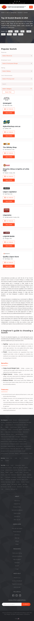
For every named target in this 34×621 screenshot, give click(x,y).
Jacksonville (19, 474)
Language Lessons (23, 439)
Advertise (17, 562)
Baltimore (21, 467)
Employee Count (6, 60)
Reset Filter (8, 92)
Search (17, 565)
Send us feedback (17, 581)
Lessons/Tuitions (4, 441)
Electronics (25, 427)
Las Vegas (29, 474)
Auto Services (26, 429)
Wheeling (7, 489)
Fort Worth (26, 472)
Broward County (4, 467)
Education (15, 420)
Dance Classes (4, 446)
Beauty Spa (12, 448)
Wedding (8, 439)
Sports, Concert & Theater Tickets (7, 436)
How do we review (17, 528)
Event (12, 434)
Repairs (19, 432)
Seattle (19, 484)
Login (17, 569)
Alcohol (19, 427)
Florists (23, 451)
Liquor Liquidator (10, 192)
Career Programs (14, 439)
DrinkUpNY (7, 103)
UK (20, 458)
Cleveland (25, 470)
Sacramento (19, 486)
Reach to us (17, 577)
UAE (2, 460)
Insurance (20, 441)
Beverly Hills (15, 467)
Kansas (24, 474)
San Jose (9, 486)
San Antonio (25, 486)
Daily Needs (7, 432)
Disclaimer (17, 516)
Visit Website (9, 109)
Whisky (9, 34)
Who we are (17, 519)
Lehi (2, 477)
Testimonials (17, 513)
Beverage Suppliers (5, 451)
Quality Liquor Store (11, 257)
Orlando (13, 482)
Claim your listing (17, 553)
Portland (27, 482)
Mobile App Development (23, 420)
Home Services (14, 432)
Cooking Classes (24, 436)
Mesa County (29, 477)
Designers (26, 424)
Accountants (11, 453)
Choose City (21, 3)
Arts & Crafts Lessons (5, 443)
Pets (2, 432)
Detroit (11, 472)
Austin (12, 465)
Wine (22, 31)
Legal (2, 424)
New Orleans (8, 482)
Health (6, 427)
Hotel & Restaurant (9, 424)
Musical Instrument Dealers (15, 451)
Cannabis (3, 422)
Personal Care (15, 422)
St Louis (14, 486)
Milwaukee (7, 479)
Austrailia (26, 458)
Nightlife (20, 429)
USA (11, 458)
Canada (7, 460)
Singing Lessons (23, 443)
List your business (17, 556)
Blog (10, 3)
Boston (23, 465)
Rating (3, 68)
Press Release (17, 531)
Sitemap (17, 538)
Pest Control (25, 432)
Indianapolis (13, 474)
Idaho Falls (7, 474)
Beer (16, 31)
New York (3, 482)
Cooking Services (4, 453)
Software (10, 420)
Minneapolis (13, 479)
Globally (7, 458)
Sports (24, 441)
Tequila (28, 31)
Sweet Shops (28, 448)
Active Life (8, 434)
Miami (2, 479)
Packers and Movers (24, 453)
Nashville (19, 479)
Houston (2, 474)
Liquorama (7, 215)
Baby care (18, 448)
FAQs (17, 544)
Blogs (17, 541)
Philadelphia (3, 484)
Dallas (29, 470)
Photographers (9, 422)
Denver (2, 472)
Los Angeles (7, 477)
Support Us (17, 503)
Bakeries (17, 453)
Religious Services (11, 446)
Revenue (3, 52)
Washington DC (14, 489)
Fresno (20, 472)
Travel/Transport (13, 427)
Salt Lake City (14, 484)
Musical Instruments (13, 441)
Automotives (15, 429)
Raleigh (8, 484)
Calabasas (26, 467)
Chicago (2, 470)
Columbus (20, 470)
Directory (17, 534)
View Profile (9, 112)
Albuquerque (18, 465)
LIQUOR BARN (8, 236)
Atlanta (7, 465)
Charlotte (15, 470)
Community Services (5, 448)
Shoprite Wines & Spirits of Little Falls (16, 170)
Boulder (10, 467)
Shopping (3, 434)
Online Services (22, 422)
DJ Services (3, 439)
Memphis (24, 477)
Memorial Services (19, 434)
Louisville (19, 477)
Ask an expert (17, 559)
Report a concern (17, 584)
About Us (17, 500)
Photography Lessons (14, 443)
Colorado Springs (8, 470)
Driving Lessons (19, 446)
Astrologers (17, 436)
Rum (15, 34)
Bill (1, 427)
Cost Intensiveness (6, 75)
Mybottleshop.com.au (11, 126)
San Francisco (4, 486)
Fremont (16, 472)
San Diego (25, 484)
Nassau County (25, 479)
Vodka (3, 34)
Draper (6, 472)
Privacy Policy (17, 507)
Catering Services (27, 446)
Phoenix (23, 482)
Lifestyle (9, 429)
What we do (17, 587)
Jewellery (31, 453)
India (16, 458)
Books (22, 448)
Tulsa (2, 489)
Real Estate (28, 422)
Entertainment (4, 429)
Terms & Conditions (17, 510)
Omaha (17, 482)
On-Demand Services (18, 424)
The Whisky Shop (10, 147)
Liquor (10, 31)
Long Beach (13, 477)
